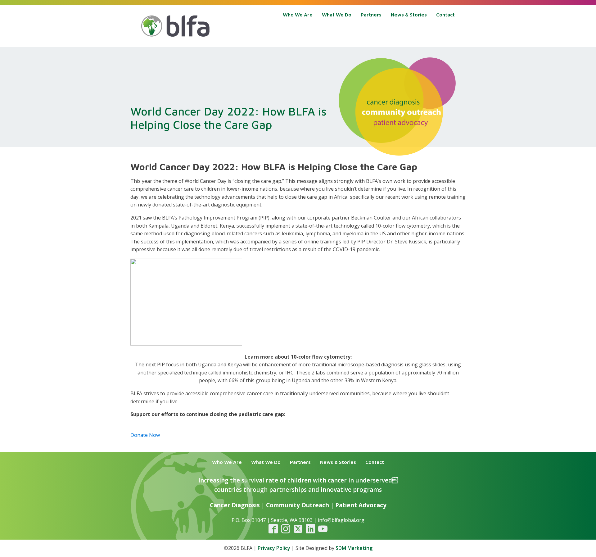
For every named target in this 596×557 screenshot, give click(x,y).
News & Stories (409, 14)
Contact (445, 14)
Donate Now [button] (145, 435)
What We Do (336, 14)
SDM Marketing (354, 548)
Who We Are (298, 14)
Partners (371, 14)
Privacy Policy (274, 548)
